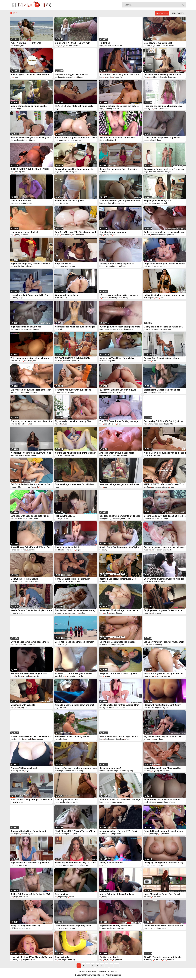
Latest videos (178, 13)
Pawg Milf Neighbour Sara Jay (25, 925)
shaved (22, 455)
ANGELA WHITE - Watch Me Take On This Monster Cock (164, 484)
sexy (16, 455)
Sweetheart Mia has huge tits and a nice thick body (118, 610)
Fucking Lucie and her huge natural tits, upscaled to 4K (74, 169)
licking (125, 298)
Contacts (104, 971)
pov (73, 235)
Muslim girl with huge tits (23, 705)
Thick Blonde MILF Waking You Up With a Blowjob (75, 831)
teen (150, 77)
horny (78, 676)
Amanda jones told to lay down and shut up (74, 705)
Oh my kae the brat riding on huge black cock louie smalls (163, 326)
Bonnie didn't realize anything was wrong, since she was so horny (75, 610)
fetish (13, 771)
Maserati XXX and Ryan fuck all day (116, 358)
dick (114, 109)
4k (70, 172)
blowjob (147, 45)
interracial (103, 361)
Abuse (114, 971)
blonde (13, 109)
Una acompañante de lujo (67, 547)
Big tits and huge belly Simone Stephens (30, 263)
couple (146, 140)
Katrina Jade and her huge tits (69, 200)
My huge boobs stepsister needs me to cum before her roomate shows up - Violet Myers (31, 642)
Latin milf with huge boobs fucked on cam (164, 295)
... (111, 966)
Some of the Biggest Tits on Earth (71, 74)
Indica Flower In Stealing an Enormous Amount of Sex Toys (162, 74)
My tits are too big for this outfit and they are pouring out (119, 705)
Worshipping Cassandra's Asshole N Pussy (162, 390)
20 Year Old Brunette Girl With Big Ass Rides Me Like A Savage (117, 390)
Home (82, 971)
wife (161, 298)
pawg (156, 739)
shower (24, 834)
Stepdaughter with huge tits (157, 200)
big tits (21, 45)
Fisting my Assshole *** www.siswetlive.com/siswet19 (114, 862)
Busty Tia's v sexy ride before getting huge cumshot (76, 768)
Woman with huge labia (66, 295)
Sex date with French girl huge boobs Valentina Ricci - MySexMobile (29, 673)
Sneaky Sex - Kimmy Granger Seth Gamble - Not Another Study (31, 799)
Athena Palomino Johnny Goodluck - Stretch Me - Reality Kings (117, 894)
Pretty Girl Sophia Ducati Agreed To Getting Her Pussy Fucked (72, 736)
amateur (68, 77)
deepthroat (80, 235)
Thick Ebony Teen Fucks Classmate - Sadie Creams (162, 799)
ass (105, 45)
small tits (115, 45)
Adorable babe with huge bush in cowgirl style (75, 326)
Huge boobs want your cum (112, 232)
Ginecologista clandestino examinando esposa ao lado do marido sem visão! (30, 74)
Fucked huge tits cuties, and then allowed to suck (164, 547)
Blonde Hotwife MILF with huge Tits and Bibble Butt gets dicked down (118, 736)
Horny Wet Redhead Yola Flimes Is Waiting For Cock (31, 957)
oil (19, 834)
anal (64, 708)
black (165, 329)
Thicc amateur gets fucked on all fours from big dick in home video (30, 358)
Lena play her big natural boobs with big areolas (163, 862)
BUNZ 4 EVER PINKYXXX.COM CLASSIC (30, 169)
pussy (154, 203)
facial (146, 77)
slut (12, 329)
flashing (77, 45)
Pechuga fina (61, 894)
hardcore (70, 140)
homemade (128, 329)
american (71, 392)
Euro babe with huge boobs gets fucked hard (30, 516)
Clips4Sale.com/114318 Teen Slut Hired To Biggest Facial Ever (165, 516)
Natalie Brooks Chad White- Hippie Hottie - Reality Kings (31, 610)
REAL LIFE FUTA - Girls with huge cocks (74, 106)
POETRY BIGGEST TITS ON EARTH (27, 43)
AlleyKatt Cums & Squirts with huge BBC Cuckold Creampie (118, 673)
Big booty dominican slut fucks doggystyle (26, 326)
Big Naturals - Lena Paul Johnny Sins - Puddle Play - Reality (73, 421)
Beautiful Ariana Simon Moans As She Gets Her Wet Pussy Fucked (162, 768)
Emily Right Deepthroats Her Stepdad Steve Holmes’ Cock (117, 642)
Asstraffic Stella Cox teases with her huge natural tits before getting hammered (119, 799)
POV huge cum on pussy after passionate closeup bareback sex (119, 326)
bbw (109, 45)
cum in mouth (16, 739)
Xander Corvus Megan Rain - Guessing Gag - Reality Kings (118, 169)
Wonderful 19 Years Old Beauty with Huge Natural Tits (31, 453)
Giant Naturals (62, 957)
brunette (61, 77)
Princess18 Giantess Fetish (24, 768)
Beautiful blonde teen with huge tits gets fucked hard (163, 831)
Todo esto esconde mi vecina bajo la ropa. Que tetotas (165, 232)
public (71, 45)
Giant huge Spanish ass (66, 799)
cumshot (159, 45)
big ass (116, 77)
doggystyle (172, 77)
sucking (80, 771)
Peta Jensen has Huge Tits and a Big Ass (31, 137)
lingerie (122, 708)
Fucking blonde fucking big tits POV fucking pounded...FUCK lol (116, 263)
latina (157, 298)
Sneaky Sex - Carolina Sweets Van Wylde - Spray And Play (120, 547)
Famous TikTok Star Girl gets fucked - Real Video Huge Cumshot (73, 673)
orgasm (74, 361)
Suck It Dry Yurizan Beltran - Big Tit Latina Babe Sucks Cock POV (75, 862)
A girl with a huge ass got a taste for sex (119, 484)
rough (109, 518)
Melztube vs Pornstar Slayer (24, 579)
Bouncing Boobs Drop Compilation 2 (28, 831)
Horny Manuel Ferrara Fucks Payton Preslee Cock (72, 579)
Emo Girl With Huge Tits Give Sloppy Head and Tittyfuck (75, 232)
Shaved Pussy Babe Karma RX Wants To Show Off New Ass (30, 547)
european (170, 45)
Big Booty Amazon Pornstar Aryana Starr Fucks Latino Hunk (164, 642)
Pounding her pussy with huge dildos (73, 390)
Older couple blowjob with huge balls (162, 137)
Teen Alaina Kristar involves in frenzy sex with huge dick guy (164, 169)
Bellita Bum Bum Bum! (110, 768)
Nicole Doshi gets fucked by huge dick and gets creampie (165, 453)
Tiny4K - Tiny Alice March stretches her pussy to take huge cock (163, 957)
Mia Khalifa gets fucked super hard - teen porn (31, 390)
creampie (103, 392)
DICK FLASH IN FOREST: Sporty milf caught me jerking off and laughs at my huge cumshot (74, 43)
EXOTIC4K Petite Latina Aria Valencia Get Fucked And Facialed (30, 484)
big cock (121, 518)
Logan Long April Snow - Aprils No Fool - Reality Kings (30, 295)
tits (12, 45)
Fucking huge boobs (109, 957)
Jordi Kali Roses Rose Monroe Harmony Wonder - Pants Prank (74, 642)
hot (30, 424)
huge (16, 45)
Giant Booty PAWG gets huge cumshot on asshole (119, 200)
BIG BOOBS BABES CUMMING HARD (72, 358)
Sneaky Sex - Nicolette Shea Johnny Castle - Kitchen (161, 358)
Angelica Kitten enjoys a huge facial (117, 453)
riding (109, 109)
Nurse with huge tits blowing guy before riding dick (119, 106)
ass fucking (113, 266)
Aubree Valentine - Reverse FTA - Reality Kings (119, 831)
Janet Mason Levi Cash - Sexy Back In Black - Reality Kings (162, 894)
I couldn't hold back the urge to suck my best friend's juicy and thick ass (163, 925)
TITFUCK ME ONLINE (65, 516)
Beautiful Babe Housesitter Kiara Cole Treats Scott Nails (117, 579)
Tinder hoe (104, 43)
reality (104, 172)
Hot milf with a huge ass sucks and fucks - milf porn (76, 137)
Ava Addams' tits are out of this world (117, 137)
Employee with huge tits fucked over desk (164, 610)
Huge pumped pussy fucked (24, 232)
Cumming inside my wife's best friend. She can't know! (31, 421)
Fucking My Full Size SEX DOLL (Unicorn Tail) (163, 421)
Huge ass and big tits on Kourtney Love (163, 106)
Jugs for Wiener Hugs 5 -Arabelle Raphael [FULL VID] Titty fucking (164, 263)
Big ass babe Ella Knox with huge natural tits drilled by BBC (30, 862)
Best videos (162, 13)
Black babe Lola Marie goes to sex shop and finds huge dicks (119, 74)
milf (56, 140)
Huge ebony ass (63, 263)
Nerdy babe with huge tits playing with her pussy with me (75, 453)
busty (111, 298)
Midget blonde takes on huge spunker (29, 106)
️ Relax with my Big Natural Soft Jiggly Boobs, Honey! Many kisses (162, 705)
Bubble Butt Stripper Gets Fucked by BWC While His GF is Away (31, 894)
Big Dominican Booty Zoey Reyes (115, 925)
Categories (91, 971)
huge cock (118, 298)
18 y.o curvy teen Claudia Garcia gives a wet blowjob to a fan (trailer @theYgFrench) (118, 295)
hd (67, 45)
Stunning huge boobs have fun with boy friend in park (74, 484)
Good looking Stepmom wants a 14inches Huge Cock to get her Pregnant (119, 516)
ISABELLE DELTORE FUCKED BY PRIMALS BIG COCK (31, 736)
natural (62, 172)
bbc (108, 676)
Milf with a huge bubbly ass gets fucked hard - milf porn (163, 673)
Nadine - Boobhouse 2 (21, 200)
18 (100, 298)
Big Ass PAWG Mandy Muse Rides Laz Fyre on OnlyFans (162, 736)
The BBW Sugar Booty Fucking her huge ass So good (118, 421)
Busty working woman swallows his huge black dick (164, 579)
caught (57, 45)
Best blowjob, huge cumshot (158, 43)
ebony (62, 266)
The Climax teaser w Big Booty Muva (73, 925)
